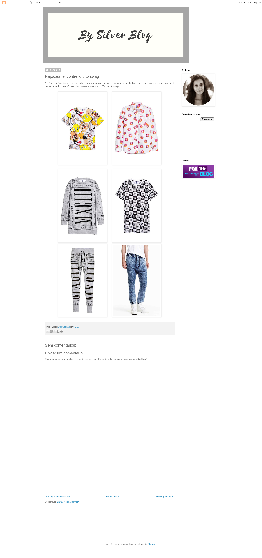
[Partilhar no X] (54, 331)
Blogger (151, 544)
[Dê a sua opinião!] (51, 331)
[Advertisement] (109, 466)
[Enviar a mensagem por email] (48, 331)
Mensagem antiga (164, 496)
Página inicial (112, 496)
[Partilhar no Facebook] (58, 331)
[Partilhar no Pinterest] (61, 331)
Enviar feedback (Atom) (68, 502)
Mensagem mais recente (58, 496)
